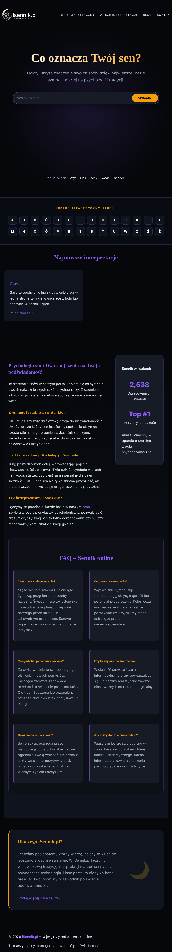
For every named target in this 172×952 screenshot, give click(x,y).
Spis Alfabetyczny (78, 14)
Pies (83, 178)
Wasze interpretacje (119, 14)
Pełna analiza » (21, 313)
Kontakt (164, 14)
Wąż (73, 178)
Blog (147, 14)
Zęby (94, 178)
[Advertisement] (86, 140)
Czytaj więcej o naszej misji (39, 898)
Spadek (119, 178)
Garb (14, 283)
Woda (106, 178)
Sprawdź (145, 98)
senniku (88, 507)
